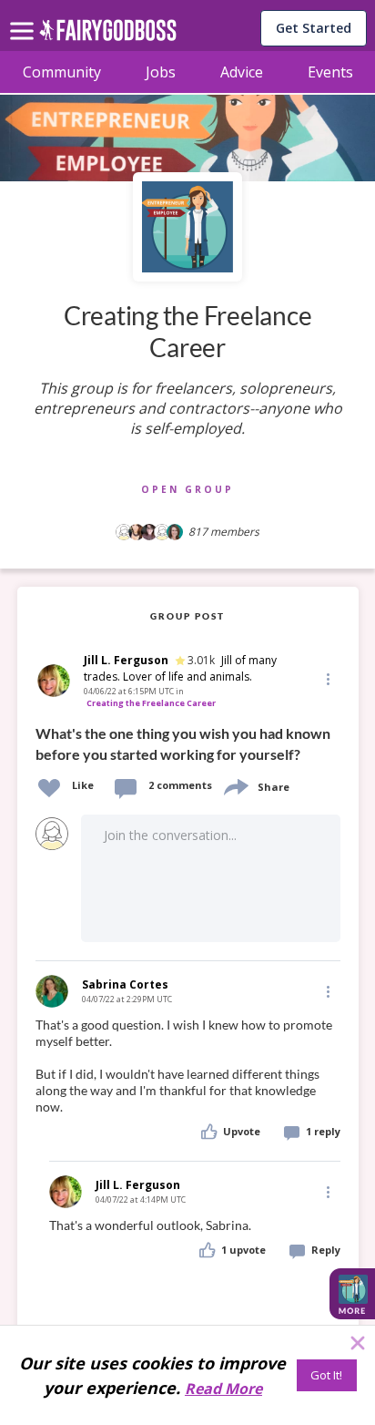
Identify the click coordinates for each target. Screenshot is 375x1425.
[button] (326, 678)
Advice (241, 72)
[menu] (24, 16)
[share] (234, 784)
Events (330, 72)
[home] (108, 35)
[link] (188, 742)
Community (62, 72)
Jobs (161, 72)
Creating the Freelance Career (151, 703)
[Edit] (327, 678)
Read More (223, 1389)
